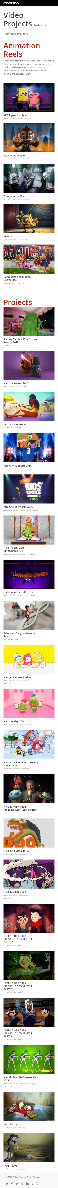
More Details (29, 95)
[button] (53, 3)
